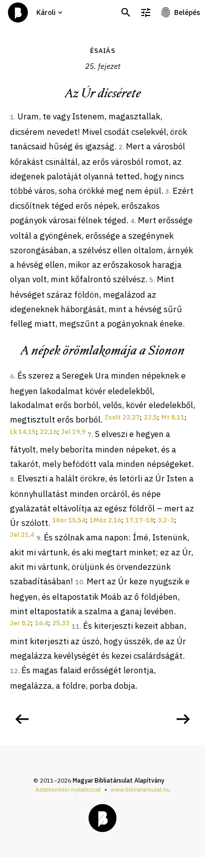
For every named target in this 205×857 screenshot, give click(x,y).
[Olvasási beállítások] (146, 12)
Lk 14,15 (23, 432)
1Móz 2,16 (105, 520)
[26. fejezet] (183, 719)
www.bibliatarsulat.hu (140, 789)
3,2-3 (166, 520)
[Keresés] (126, 12)
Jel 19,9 (73, 432)
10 (79, 582)
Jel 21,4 (22, 534)
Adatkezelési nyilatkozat (68, 789)
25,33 (61, 623)
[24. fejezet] (22, 719)
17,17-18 (139, 520)
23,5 (150, 417)
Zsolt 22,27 (122, 417)
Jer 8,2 (20, 623)
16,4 (41, 623)
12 (14, 671)
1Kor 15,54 (69, 520)
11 (76, 626)
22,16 (48, 432)
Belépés (187, 12)
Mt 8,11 (173, 417)
